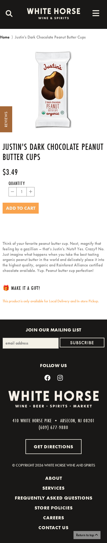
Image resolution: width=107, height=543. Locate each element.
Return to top (85, 535)
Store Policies (54, 508)
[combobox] (8, 14)
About (53, 478)
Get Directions (53, 447)
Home (5, 37)
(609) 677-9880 (53, 427)
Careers (53, 517)
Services (53, 488)
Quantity (17, 183)
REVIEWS (6, 119)
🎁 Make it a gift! (21, 287)
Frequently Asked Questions (53, 498)
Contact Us (53, 527)
